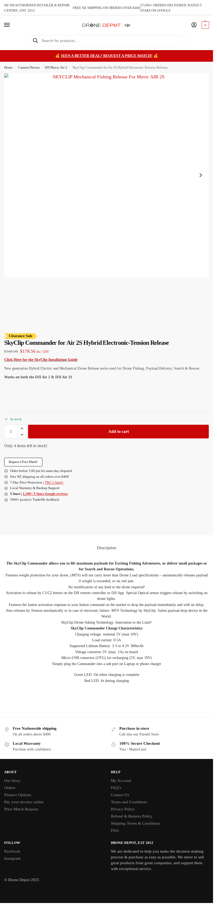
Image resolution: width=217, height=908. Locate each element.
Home (8, 67)
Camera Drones (29, 67)
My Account (121, 780)
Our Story (12, 780)
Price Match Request (21, 809)
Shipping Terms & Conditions (135, 823)
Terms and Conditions (129, 802)
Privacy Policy (123, 809)
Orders (9, 788)
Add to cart (118, 431)
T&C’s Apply (54, 482)
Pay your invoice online (24, 802)
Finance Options (17, 795)
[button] (204, 25)
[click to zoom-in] (106, 175)
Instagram (12, 858)
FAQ (115, 830)
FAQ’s (116, 788)
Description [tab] (106, 548)
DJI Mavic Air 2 (56, 67)
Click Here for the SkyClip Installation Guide (41, 360)
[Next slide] (200, 175)
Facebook (12, 851)
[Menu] (12, 25)
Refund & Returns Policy (131, 816)
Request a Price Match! (23, 462)
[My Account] (194, 25)
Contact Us (120, 795)
